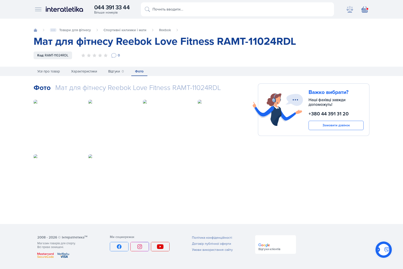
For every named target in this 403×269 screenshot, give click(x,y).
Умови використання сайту (212, 250)
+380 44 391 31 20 (329, 114)
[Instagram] (139, 246)
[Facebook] (119, 246)
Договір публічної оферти (211, 244)
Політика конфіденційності (212, 238)
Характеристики (84, 71)
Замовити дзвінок (336, 125)
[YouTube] (160, 246)
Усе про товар (48, 71)
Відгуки (116, 71)
